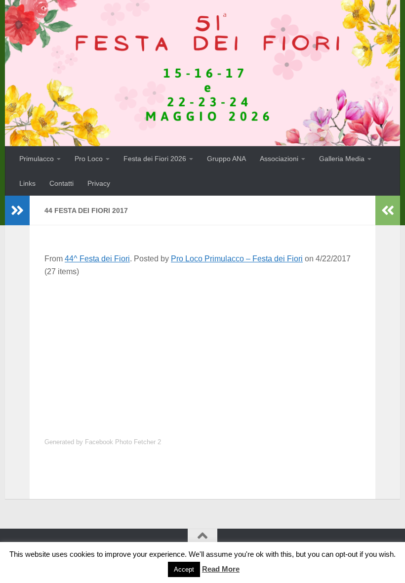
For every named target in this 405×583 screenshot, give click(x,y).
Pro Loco (89, 159)
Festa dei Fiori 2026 (154, 159)
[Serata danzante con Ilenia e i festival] (319, 352)
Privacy (98, 183)
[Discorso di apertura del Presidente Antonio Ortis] (84, 292)
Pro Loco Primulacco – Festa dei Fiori (237, 258)
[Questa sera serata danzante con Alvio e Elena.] (84, 393)
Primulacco (36, 159)
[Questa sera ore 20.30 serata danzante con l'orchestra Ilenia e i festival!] (84, 332)
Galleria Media (341, 159)
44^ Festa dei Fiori (97, 258)
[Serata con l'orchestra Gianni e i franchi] (84, 373)
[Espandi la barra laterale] (17, 210)
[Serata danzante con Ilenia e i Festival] (319, 332)
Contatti (61, 183)
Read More (221, 569)
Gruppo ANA (226, 159)
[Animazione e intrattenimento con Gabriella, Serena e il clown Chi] (162, 332)
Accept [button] (184, 569)
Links (27, 183)
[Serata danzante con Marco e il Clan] (84, 414)
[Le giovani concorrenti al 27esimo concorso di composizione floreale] (319, 393)
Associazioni (279, 159)
